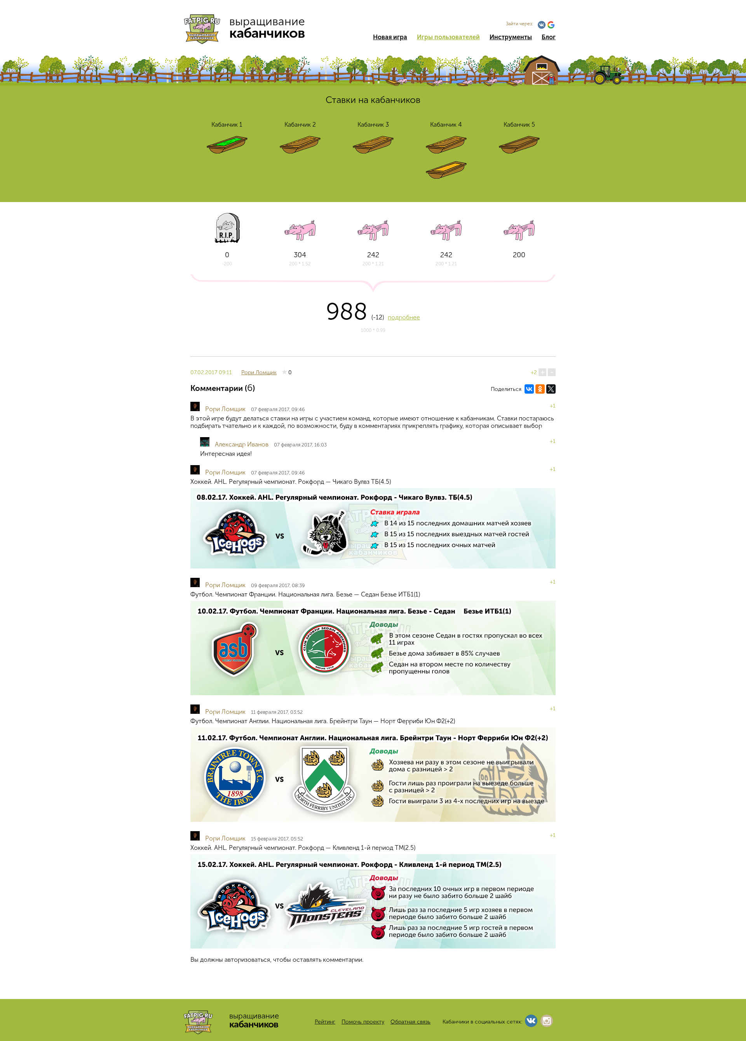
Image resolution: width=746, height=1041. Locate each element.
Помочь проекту (363, 1021)
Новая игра (390, 37)
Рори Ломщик (259, 372)
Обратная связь (410, 1021)
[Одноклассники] (540, 389)
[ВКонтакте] (529, 389)
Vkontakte (542, 25)
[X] (551, 389)
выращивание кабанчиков (247, 27)
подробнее (404, 317)
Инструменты (511, 37)
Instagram (546, 1021)
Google (551, 25)
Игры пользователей (448, 37)
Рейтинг (325, 1021)
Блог (549, 37)
